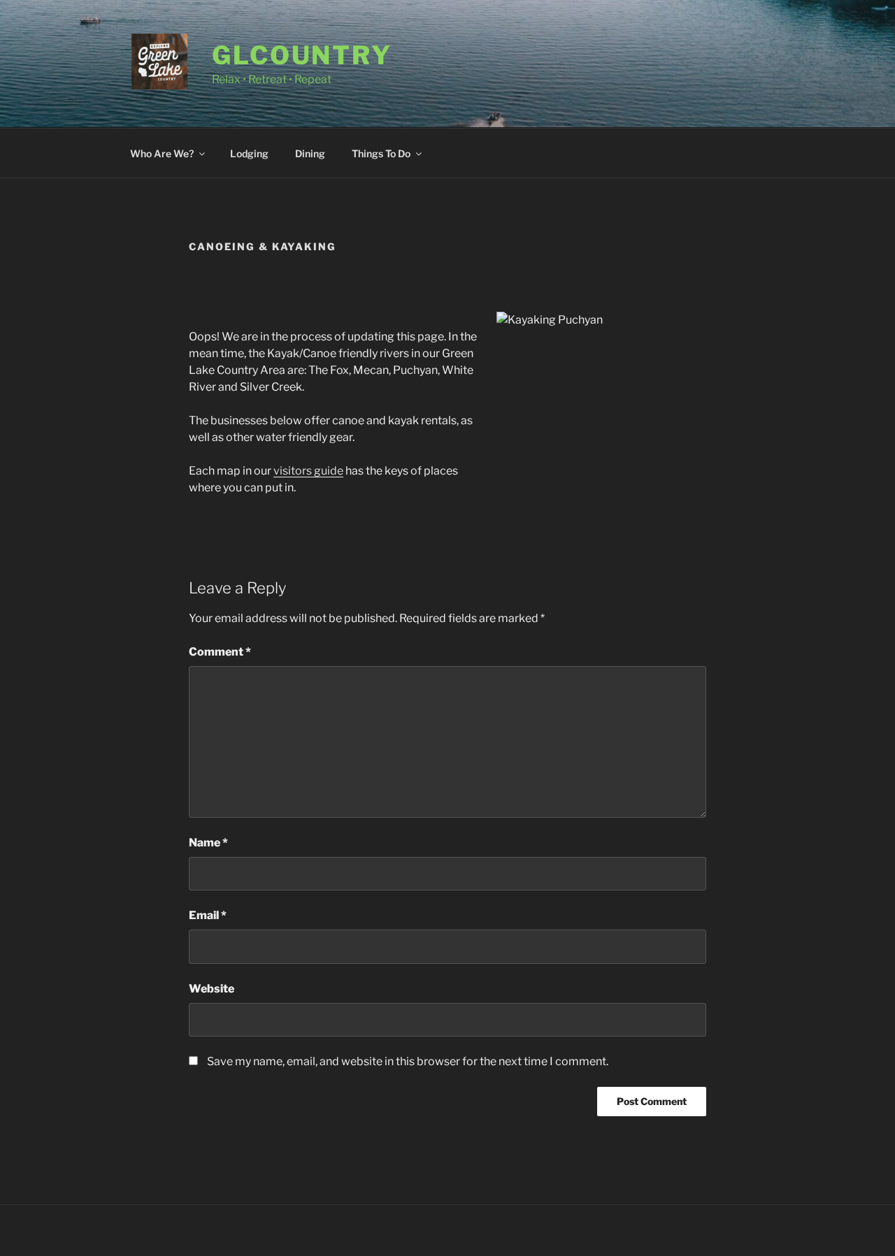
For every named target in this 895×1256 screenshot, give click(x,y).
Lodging (249, 153)
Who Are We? (162, 153)
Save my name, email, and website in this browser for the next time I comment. (407, 1061)
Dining (310, 153)
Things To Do (381, 153)
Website (211, 988)
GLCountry (302, 55)
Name (208, 842)
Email (208, 915)
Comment (220, 651)
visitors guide (308, 470)
